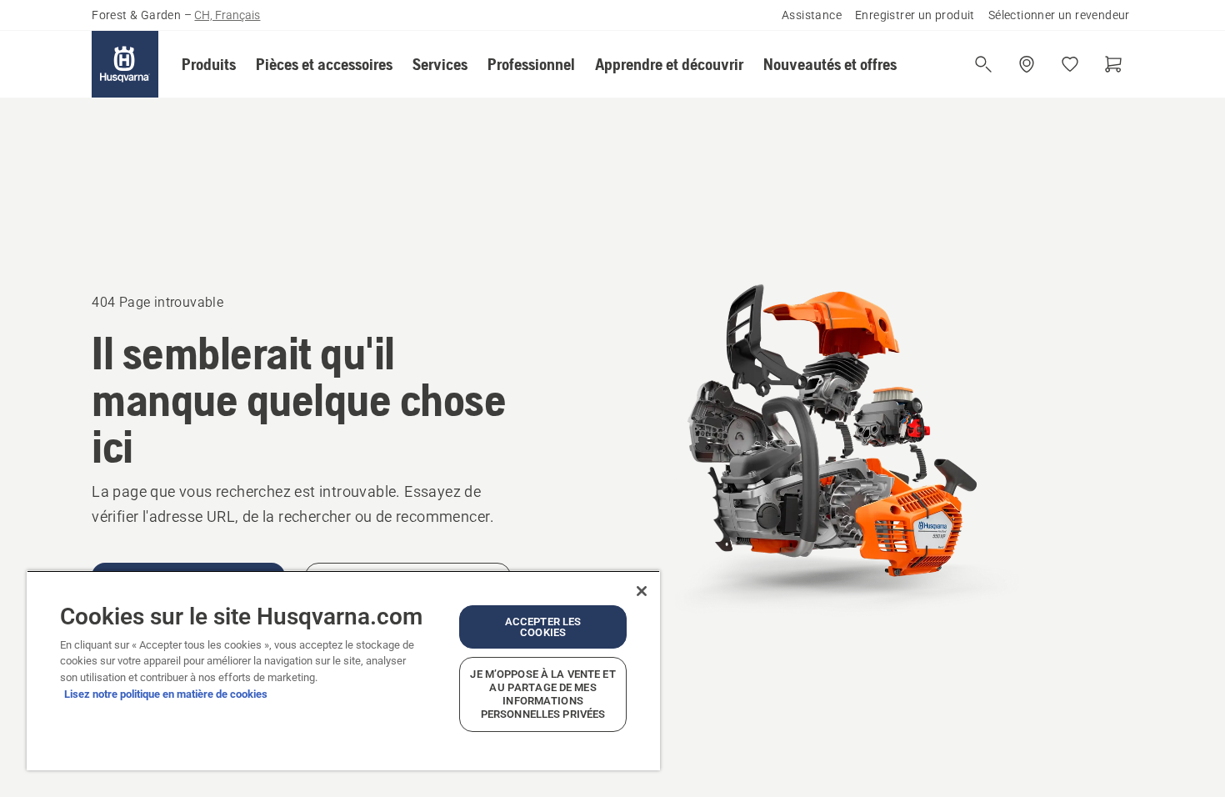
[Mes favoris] (1070, 64)
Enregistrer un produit (915, 15)
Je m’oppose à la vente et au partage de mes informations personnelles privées (542, 694)
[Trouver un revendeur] (1027, 64)
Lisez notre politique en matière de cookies (166, 694)
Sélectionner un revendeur (1059, 15)
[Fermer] (641, 591)
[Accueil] (125, 64)
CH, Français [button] (227, 15)
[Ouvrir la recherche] (983, 64)
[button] (209, 64)
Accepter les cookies (543, 627)
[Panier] (1113, 64)
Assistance (812, 15)
